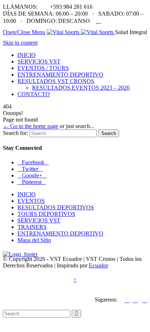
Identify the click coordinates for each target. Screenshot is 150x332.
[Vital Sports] (81, 32)
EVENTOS (31, 201)
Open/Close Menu (24, 32)
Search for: (15, 133)
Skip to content (20, 43)
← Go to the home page (30, 126)
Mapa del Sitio (34, 240)
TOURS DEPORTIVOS (46, 214)
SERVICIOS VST (38, 220)
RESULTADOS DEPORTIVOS (55, 207)
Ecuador (98, 265)
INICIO (26, 194)
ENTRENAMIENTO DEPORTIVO (60, 233)
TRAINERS (32, 227)
